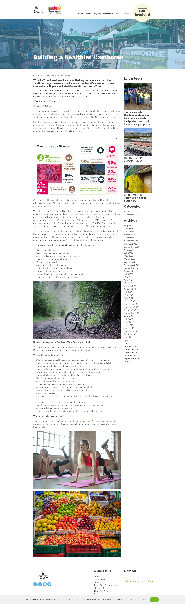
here (89, 421)
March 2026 (129, 235)
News (118, 14)
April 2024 (128, 280)
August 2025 (130, 250)
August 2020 (130, 362)
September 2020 (132, 359)
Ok (154, 600)
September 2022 (131, 313)
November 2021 (131, 331)
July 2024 (128, 274)
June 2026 (129, 232)
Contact (126, 14)
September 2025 (131, 247)
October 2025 (130, 244)
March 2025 (129, 259)
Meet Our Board (101, 588)
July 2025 (128, 253)
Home (80, 14)
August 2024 (130, 271)
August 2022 (130, 316)
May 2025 (128, 256)
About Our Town (101, 591)
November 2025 (131, 241)
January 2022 (130, 328)
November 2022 (131, 307)
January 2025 (130, 262)
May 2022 (128, 325)
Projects (97, 14)
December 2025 (131, 238)
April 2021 (128, 341)
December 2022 (131, 304)
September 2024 (131, 268)
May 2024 (128, 277)
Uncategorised (131, 215)
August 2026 (130, 226)
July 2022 (128, 319)
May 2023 (128, 295)
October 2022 (130, 310)
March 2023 (129, 301)
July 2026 (128, 229)
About (88, 14)
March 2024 (129, 283)
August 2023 (130, 289)
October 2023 (130, 286)
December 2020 (131, 350)
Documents (108, 14)
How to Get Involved (146, 6)
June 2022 (129, 322)
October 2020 (130, 356)
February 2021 (130, 347)
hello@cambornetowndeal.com (138, 581)
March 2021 (129, 344)
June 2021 (128, 337)
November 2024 (131, 265)
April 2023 (128, 298)
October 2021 (130, 334)
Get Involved (100, 579)
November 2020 (131, 353)
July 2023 (128, 292)
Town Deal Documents (105, 585)
